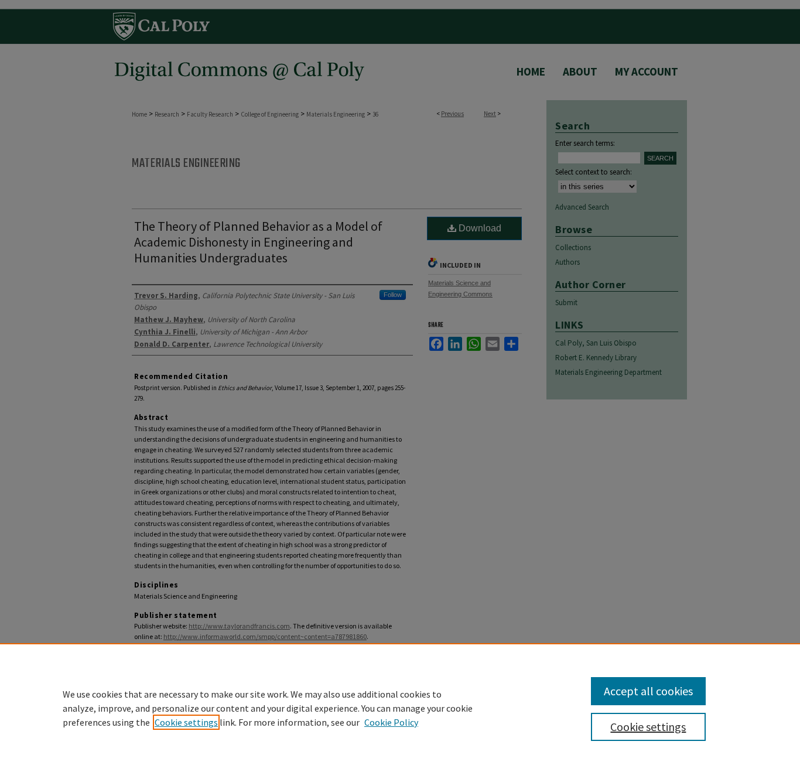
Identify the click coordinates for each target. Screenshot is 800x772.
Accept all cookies (648, 691)
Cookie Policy (391, 722)
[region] (400, 707)
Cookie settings (186, 722)
